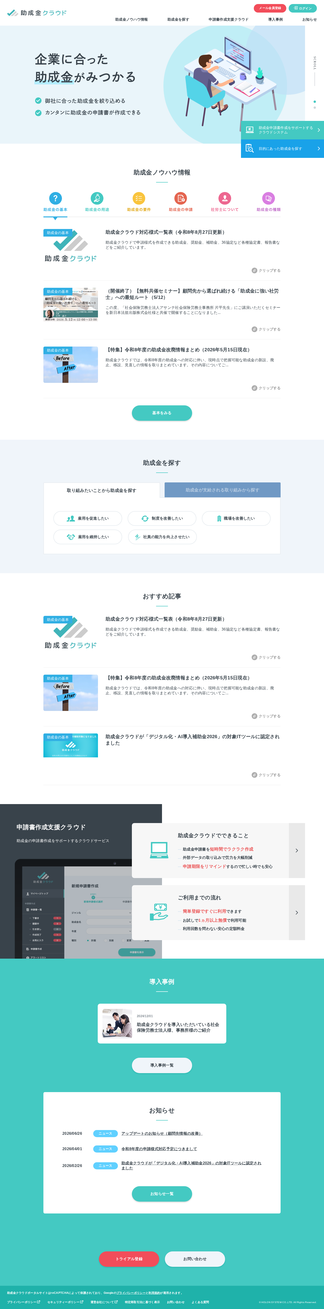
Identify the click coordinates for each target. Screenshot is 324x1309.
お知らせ (309, 19)
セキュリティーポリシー (63, 1302)
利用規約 (154, 1293)
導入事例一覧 (162, 1065)
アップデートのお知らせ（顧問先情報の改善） (162, 1133)
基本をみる (162, 413)
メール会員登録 (270, 8)
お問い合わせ (195, 1259)
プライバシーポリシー (131, 1293)
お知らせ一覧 (162, 1194)
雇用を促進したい (93, 518)
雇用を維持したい (93, 537)
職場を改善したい (239, 518)
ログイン (305, 8)
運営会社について (103, 1302)
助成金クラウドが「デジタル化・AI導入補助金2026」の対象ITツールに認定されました (191, 1165)
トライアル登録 (129, 1259)
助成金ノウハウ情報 (131, 19)
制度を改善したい (167, 518)
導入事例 (275, 19)
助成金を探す (178, 19)
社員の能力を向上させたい (166, 537)
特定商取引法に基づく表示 (142, 1302)
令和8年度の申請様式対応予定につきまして (159, 1149)
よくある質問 (200, 1302)
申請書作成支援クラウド (229, 19)
